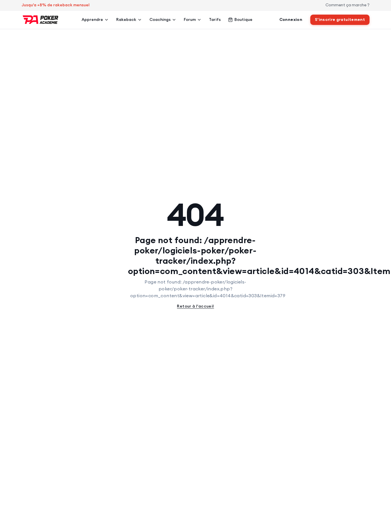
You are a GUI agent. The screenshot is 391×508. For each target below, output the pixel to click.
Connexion (290, 19)
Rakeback (126, 19)
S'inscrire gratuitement (340, 19)
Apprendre (92, 19)
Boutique (243, 19)
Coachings (160, 19)
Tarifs (215, 19)
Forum (190, 19)
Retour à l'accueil (195, 306)
